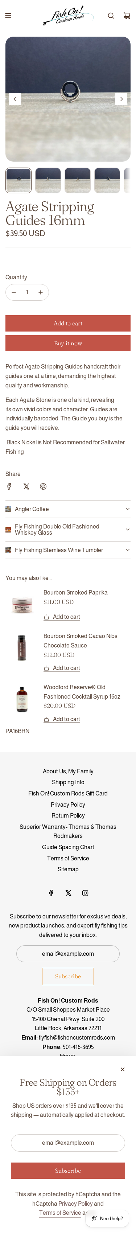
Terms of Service (60, 1213)
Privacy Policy (75, 1204)
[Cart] (127, 16)
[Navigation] (8, 16)
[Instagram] (85, 893)
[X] (68, 893)
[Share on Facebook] (9, 487)
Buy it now (68, 343)
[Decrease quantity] (14, 292)
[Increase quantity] (41, 292)
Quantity (16, 277)
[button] (15, 99)
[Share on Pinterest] (43, 487)
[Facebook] (51, 893)
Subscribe (68, 976)
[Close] (123, 1069)
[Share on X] (26, 487)
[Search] (111, 16)
